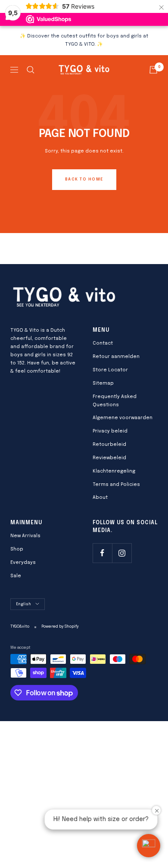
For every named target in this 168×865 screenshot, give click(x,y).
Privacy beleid (110, 431)
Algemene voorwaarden (122, 417)
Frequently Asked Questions (115, 401)
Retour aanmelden (116, 356)
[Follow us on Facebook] (102, 553)
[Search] (30, 70)
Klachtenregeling (114, 471)
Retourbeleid (109, 444)
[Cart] (153, 70)
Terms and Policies (116, 484)
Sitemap (103, 383)
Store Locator (110, 370)
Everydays (23, 562)
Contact (103, 343)
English (23, 604)
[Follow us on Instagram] (121, 553)
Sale (15, 576)
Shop (16, 549)
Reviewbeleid (109, 458)
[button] (148, 845)
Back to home (84, 179)
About (100, 497)
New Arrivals (25, 535)
